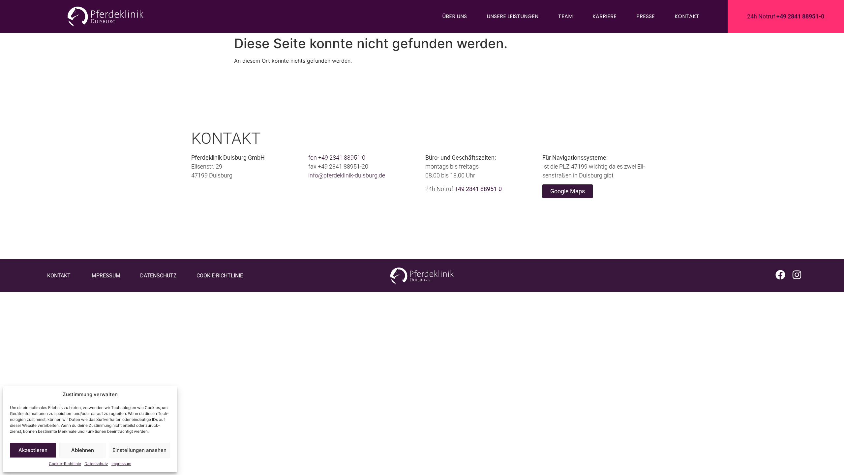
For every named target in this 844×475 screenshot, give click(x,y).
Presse (645, 16)
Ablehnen (82, 450)
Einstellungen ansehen (139, 450)
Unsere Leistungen (512, 16)
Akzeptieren (32, 450)
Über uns (454, 16)
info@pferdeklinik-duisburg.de (346, 175)
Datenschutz (96, 463)
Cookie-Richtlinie (65, 463)
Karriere (604, 16)
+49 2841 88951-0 (341, 157)
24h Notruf (785, 16)
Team (565, 16)
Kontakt (687, 16)
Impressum (121, 463)
